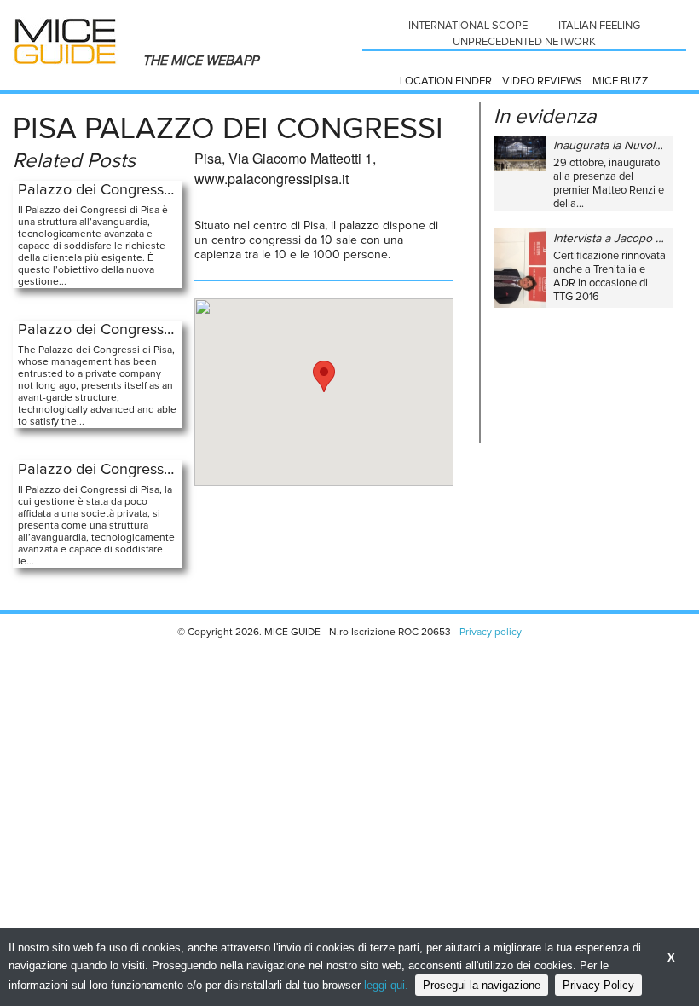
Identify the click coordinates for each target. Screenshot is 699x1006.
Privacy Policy (598, 985)
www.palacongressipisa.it (271, 178)
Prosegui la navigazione (481, 985)
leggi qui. (386, 985)
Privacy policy (490, 632)
